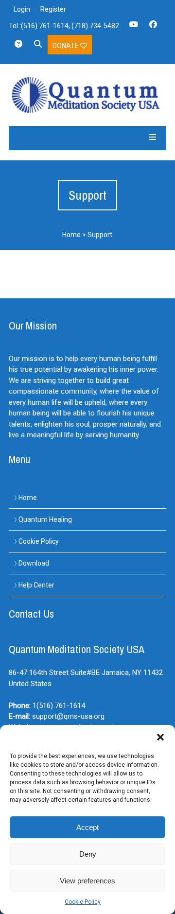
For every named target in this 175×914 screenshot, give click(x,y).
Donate (66, 46)
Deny (87, 854)
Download (33, 563)
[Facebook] (153, 28)
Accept (87, 827)
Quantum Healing (45, 519)
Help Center (36, 585)
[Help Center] (18, 47)
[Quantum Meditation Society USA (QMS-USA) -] (88, 95)
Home (71, 235)
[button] (160, 737)
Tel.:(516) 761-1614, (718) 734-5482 (64, 26)
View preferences (87, 881)
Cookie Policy (83, 901)
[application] (172, 911)
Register (53, 9)
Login (22, 9)
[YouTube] (133, 28)
